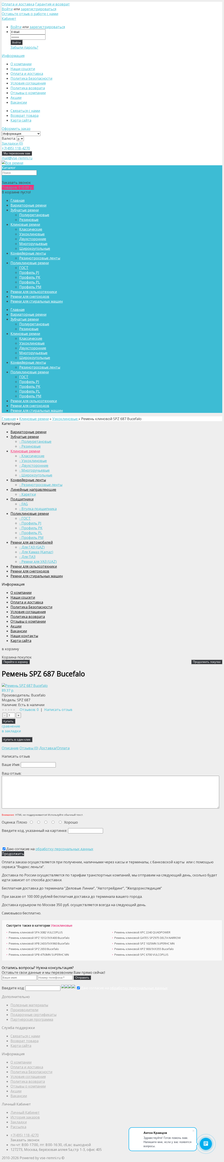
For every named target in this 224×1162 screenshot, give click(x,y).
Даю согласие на (49, 849)
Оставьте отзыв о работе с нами (30, 13)
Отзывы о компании (28, 92)
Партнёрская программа (31, 1019)
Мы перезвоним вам (17, 153)
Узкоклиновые (61, 925)
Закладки (18, 1122)
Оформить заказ (16, 128)
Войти (7, 9)
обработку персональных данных (64, 849)
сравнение (11, 726)
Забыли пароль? (24, 47)
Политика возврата (27, 88)
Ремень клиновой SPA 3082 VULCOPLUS (36, 932)
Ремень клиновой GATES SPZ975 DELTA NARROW (147, 938)
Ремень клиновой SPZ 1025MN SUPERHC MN (144, 943)
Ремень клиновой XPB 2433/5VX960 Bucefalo (39, 943)
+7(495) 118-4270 (24, 1135)
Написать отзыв (58, 709)
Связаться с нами (25, 110)
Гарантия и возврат (52, 4)
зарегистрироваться (38, 9)
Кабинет (9, 18)
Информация (13, 55)
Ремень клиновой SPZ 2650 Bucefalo (34, 949)
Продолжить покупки (206, 662)
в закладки (11, 731)
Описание (10, 748)
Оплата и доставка (18, 4)
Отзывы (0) (28, 748)
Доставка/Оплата (54, 748)
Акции (15, 97)
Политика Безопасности (31, 78)
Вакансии (18, 102)
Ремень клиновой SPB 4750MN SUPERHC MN (39, 955)
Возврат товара (24, 115)
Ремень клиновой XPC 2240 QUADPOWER (142, 932)
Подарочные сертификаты (33, 1014)
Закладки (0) (12, 143)
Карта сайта (20, 120)
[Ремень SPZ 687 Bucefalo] (25, 685)
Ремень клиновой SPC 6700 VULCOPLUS (141, 955)
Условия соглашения (28, 83)
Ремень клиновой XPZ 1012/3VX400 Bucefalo (39, 938)
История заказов (25, 1117)
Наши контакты (24, 635)
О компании (21, 64)
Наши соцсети (22, 68)
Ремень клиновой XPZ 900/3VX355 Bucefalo (144, 949)
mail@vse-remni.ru (17, 158)
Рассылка (18, 1126)
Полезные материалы (29, 1005)
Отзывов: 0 (29, 709)
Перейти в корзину (16, 662)
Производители (24, 1009)
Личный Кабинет (25, 1112)
